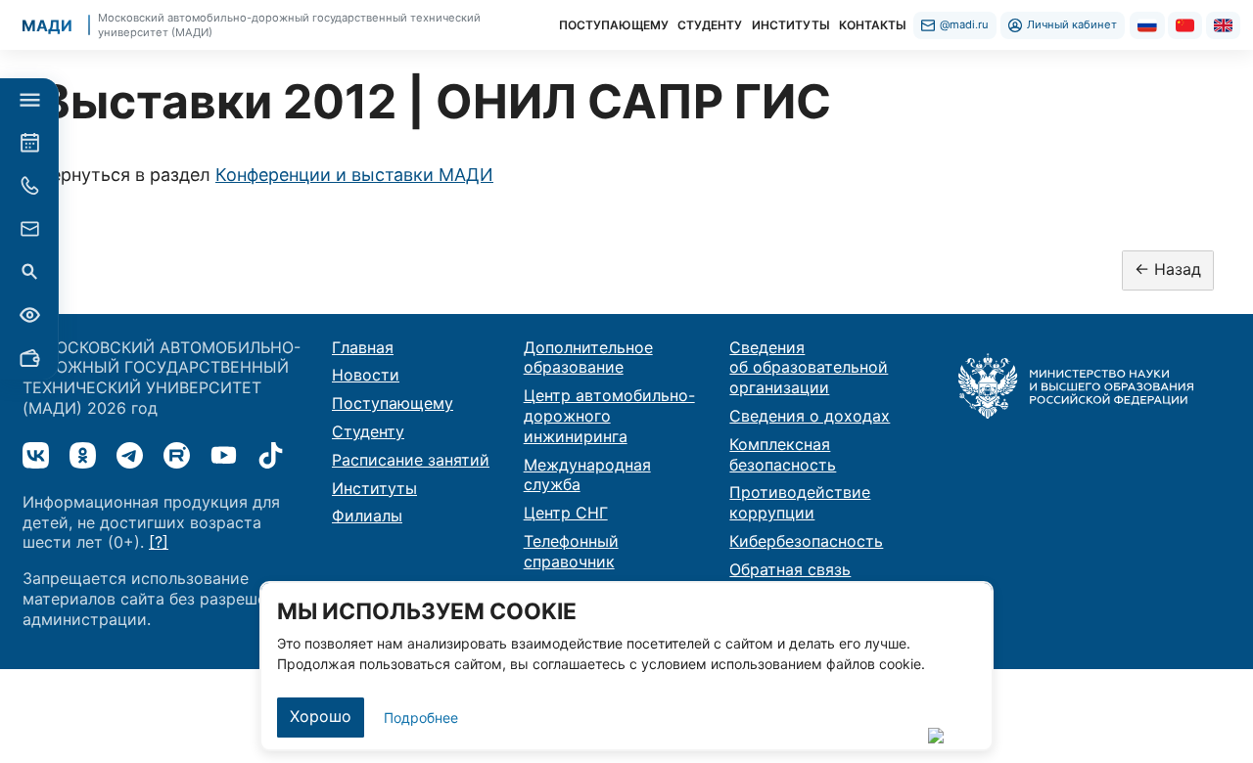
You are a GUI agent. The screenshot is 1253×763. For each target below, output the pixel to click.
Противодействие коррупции (799, 502)
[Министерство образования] (1076, 384)
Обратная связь (790, 569)
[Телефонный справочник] (29, 185)
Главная (363, 347)
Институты (374, 488)
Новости (365, 374)
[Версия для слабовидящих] (29, 315)
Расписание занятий (410, 460)
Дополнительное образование (588, 357)
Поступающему (392, 403)
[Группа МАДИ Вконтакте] (36, 455)
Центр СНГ (566, 512)
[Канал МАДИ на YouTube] (223, 455)
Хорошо (320, 716)
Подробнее (421, 717)
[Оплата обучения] (29, 358)
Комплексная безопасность (782, 454)
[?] (158, 542)
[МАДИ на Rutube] (176, 455)
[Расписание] (29, 142)
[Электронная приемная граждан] (29, 229)
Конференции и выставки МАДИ (354, 174)
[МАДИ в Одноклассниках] (83, 455)
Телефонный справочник (571, 551)
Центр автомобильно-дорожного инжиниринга (609, 415)
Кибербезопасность (806, 541)
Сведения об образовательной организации (808, 367)
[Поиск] (29, 272)
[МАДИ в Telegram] (129, 455)
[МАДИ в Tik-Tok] (270, 455)
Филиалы (367, 515)
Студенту (368, 431)
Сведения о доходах (809, 416)
